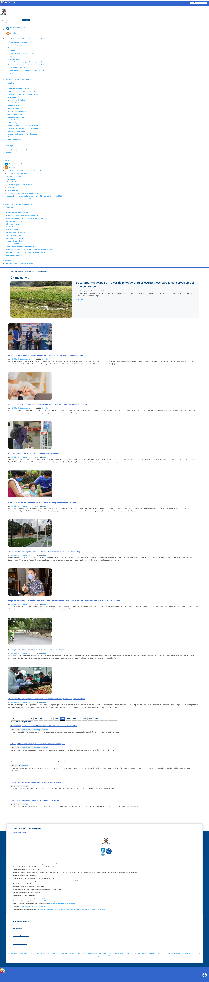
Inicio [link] (8, 23)
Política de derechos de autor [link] (153, 953)
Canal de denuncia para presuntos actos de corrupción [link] (27, 218)
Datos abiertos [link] (13, 59)
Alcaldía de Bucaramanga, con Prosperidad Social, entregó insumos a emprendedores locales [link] (45, 355)
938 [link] (68, 719)
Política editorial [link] (114, 953)
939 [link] (74, 719)
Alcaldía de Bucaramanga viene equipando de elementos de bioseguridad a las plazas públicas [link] (46, 699)
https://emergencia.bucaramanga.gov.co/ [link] (33, 906)
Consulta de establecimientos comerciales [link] (23, 91)
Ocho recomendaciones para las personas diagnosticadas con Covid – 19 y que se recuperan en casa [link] (48, 405)
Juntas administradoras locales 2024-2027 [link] (23, 125)
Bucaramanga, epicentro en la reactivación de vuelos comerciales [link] (34, 454)
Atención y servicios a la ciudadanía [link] (19, 79)
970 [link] (96, 719)
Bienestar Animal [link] (13, 103)
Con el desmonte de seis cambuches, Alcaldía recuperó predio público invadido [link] (42, 762)
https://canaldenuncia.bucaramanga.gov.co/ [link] (61, 903)
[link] (7, 4)
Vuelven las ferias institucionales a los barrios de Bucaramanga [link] (35, 782)
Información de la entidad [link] (17, 42)
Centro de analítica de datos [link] (18, 89)
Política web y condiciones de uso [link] (94, 953)
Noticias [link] (104, 291)
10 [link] (31, 719)
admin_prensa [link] (84, 291)
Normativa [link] (11, 48)
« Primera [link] (15, 719)
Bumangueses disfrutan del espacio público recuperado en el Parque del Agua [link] (40, 650)
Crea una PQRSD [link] (13, 123)
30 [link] (41, 719)
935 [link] (51, 719)
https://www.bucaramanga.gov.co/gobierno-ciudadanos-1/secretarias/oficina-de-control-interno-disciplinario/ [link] (70, 909)
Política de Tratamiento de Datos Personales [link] (63, 953)
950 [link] (84, 719)
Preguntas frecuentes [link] (15, 117)
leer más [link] (79, 299)
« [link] (22, 719)
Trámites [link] (10, 83)
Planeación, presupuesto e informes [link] (21, 53)
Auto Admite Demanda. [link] (16, 140)
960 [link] (90, 719)
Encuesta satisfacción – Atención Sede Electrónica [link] (25, 252)
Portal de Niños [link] (13, 108)
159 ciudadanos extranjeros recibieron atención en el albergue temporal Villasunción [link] (42, 503)
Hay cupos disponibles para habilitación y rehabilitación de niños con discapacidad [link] (43, 726)
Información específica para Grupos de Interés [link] (25, 62)
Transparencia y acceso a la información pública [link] (25, 38)
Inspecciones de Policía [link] (16, 100)
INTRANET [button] (5, 7)
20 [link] (36, 719)
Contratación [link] (12, 50)
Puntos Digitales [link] (13, 106)
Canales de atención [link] (15, 120)
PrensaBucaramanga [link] (20, 944)
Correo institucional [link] (15, 45)
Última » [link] (113, 719)
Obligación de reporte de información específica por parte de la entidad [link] (34, 196)
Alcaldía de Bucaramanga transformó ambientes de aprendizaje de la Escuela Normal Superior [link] (46, 552)
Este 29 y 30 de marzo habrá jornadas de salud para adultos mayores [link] (37, 744)
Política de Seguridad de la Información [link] (180, 953)
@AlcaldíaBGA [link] (17, 928)
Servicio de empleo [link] (14, 114)
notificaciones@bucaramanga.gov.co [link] (46, 901)
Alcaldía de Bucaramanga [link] (20, 359)
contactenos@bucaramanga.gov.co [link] (37, 898)
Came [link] (9, 86)
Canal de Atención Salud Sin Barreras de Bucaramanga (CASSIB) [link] (30, 249)
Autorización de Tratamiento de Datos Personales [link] (26, 953)
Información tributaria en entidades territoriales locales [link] (28, 199)
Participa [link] (11, 56)
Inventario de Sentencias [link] (16, 111)
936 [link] (56, 719)
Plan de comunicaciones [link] (131, 953)
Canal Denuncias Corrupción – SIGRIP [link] (17, 151)
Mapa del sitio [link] (113, 956)
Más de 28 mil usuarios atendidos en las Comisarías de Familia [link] (35, 800)
